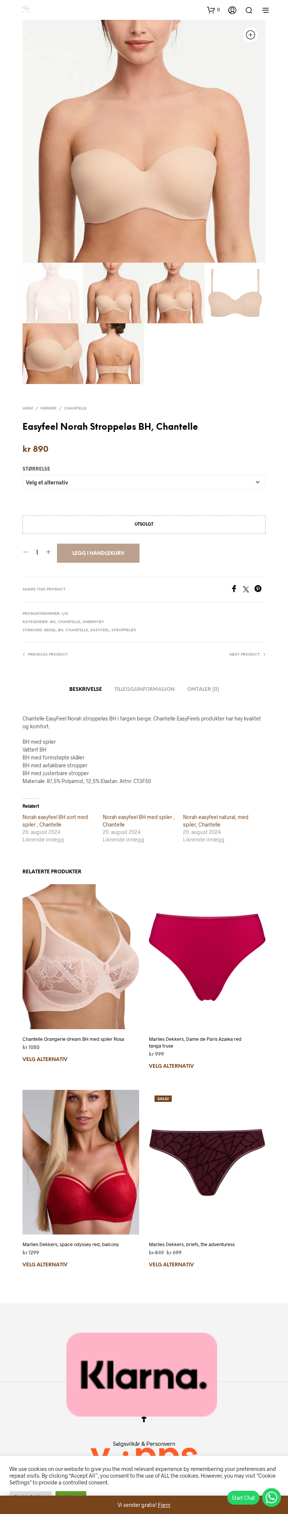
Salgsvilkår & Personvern (144, 1443)
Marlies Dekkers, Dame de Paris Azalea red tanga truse (195, 1042)
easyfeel (99, 630)
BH (60, 630)
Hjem (27, 409)
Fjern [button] (164, 1505)
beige (50, 630)
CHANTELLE (75, 409)
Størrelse (36, 469)
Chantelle (77, 630)
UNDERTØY (93, 622)
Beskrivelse (85, 689)
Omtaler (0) (203, 689)
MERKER (48, 409)
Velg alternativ (45, 1059)
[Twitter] (248, 589)
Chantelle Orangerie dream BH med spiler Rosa (73, 1039)
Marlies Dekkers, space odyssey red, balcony (70, 1244)
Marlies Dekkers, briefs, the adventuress (192, 1244)
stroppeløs (123, 630)
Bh (53, 622)
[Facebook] (236, 589)
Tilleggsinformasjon (144, 689)
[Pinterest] (260, 589)
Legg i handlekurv (98, 553)
